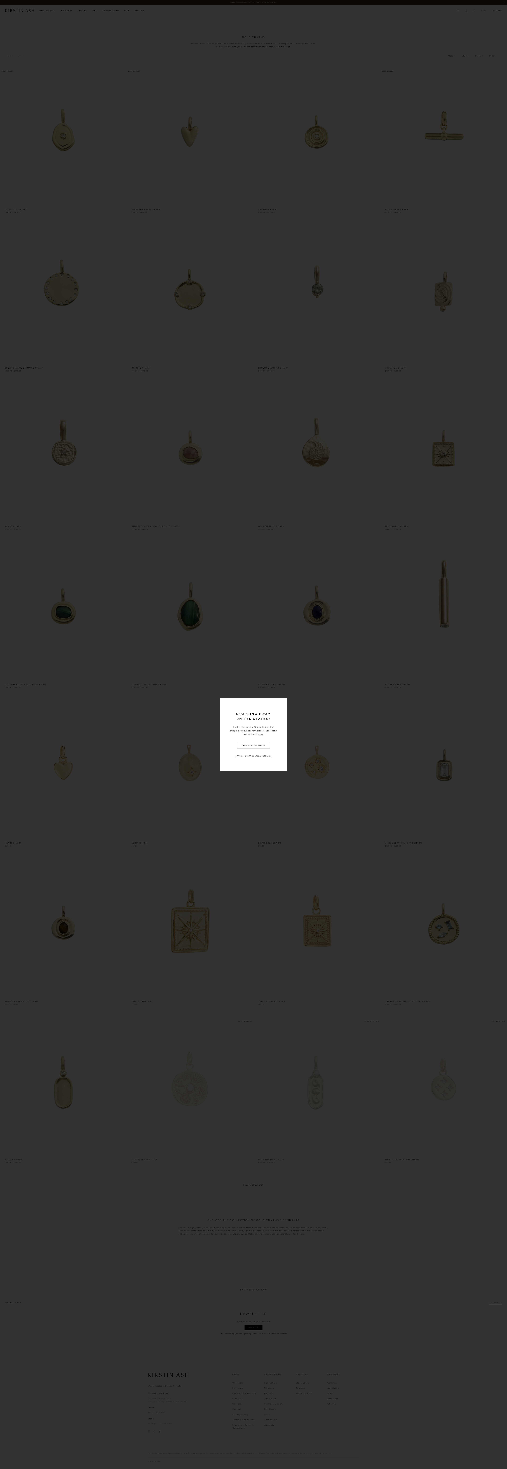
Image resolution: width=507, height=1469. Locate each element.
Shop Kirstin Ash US (253, 745)
